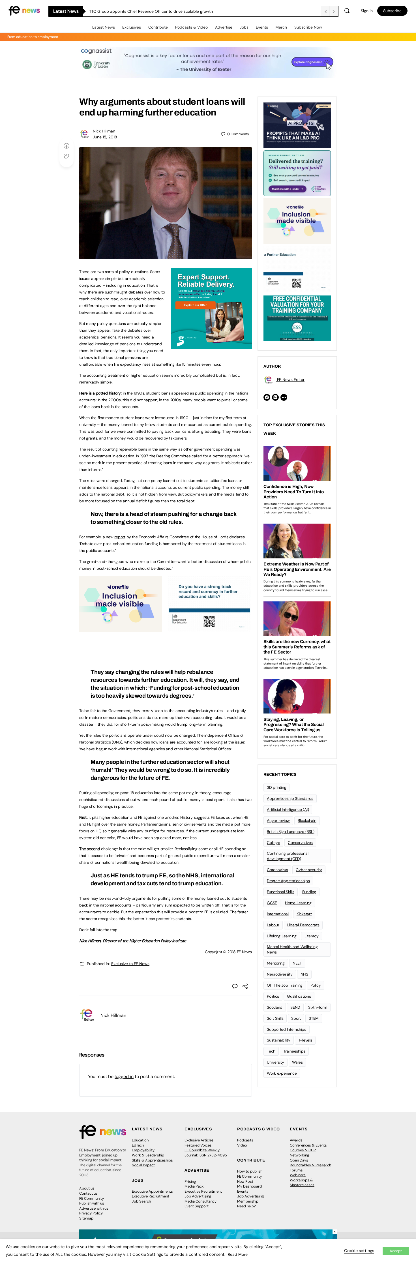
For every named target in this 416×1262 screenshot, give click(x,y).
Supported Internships (286, 1029)
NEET (297, 963)
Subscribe (392, 10)
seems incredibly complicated (188, 375)
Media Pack (194, 1186)
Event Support (197, 1206)
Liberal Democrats (303, 924)
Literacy (312, 936)
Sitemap (86, 1218)
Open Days (299, 1160)
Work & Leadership (148, 1155)
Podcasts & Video (191, 27)
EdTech (138, 1145)
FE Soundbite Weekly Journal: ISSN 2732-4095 (206, 1153)
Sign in (367, 10)
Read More (238, 1254)
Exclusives (131, 27)
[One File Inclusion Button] (120, 629)
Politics (273, 996)
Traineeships (294, 1051)
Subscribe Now (308, 27)
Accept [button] (396, 1250)
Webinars (298, 1175)
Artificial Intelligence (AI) (288, 809)
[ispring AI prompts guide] (297, 124)
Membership (247, 1201)
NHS (304, 974)
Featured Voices (198, 1145)
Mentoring (276, 963)
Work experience (282, 1073)
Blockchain (307, 820)
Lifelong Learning (282, 936)
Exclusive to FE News (130, 963)
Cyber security (309, 869)
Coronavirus (277, 869)
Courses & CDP (303, 1150)
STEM (314, 1018)
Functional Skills (280, 891)
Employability (143, 1150)
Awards (296, 1140)
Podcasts (245, 1140)
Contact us (88, 1193)
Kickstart (304, 913)
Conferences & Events (308, 1145)
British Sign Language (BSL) (290, 831)
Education (140, 1140)
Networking (299, 1155)
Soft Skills (275, 1018)
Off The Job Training (285, 985)
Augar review (278, 820)
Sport (296, 1018)
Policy (315, 985)
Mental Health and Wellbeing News (292, 949)
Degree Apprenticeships (288, 880)
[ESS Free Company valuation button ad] (297, 317)
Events (262, 27)
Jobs (244, 27)
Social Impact (143, 1165)
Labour (273, 924)
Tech (271, 1051)
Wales (297, 1062)
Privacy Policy (91, 1213)
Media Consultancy (200, 1201)
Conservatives (300, 842)
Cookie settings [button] (359, 1251)
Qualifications (299, 996)
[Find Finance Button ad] (297, 172)
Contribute (158, 27)
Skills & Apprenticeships (152, 1160)
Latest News (103, 27)
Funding (309, 891)
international (278, 913)
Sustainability (278, 1040)
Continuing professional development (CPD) (287, 856)
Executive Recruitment (150, 1196)
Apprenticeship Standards (290, 798)
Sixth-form (317, 1007)
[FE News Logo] (24, 10)
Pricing (190, 1181)
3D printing (276, 787)
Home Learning (298, 902)
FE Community (91, 1198)
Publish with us (91, 1203)
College (273, 842)
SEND (295, 1007)
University (275, 1062)
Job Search (141, 1201)
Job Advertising (198, 1196)
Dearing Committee (173, 455)
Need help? (246, 1206)
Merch (281, 27)
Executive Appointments (152, 1191)
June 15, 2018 (105, 137)
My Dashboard (249, 1186)
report (119, 536)
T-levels (305, 1040)
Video (242, 1145)
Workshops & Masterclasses (302, 1183)
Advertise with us (93, 1208)
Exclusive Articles (199, 1140)
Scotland (274, 1007)
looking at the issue (227, 742)
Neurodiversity (280, 974)
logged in (124, 1076)
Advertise (223, 27)
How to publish (249, 1171)
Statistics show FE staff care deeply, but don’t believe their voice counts (155, 11)
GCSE (272, 902)
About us (87, 1188)
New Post (245, 1181)
